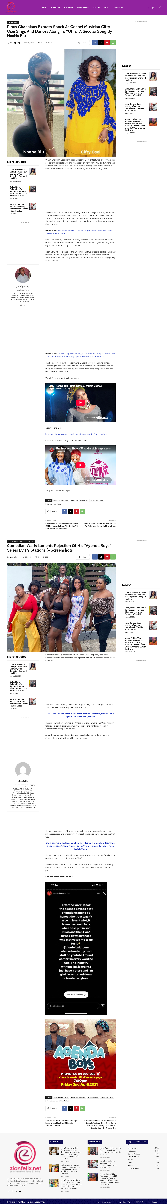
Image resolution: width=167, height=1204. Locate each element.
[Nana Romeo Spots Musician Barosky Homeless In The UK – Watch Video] (32, 206)
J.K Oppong (15, 43)
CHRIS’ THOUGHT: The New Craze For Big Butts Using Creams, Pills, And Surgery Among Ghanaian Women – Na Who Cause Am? (71, 1184)
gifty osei (74, 500)
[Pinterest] (107, 42)
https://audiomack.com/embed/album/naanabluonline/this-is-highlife (76, 434)
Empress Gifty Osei (60, 500)
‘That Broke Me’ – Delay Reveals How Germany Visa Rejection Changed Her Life (18, 173)
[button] (160, 7)
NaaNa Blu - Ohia (97, 500)
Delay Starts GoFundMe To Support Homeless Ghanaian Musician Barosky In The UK (18, 191)
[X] (101, 42)
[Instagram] (153, 8)
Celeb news (13, 22)
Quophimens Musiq (53, 504)
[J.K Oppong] (23, 275)
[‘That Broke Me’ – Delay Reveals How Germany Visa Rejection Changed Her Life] (32, 171)
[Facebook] (148, 8)
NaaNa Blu (84, 500)
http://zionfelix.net (23, 290)
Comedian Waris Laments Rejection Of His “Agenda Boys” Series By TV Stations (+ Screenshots (61, 526)
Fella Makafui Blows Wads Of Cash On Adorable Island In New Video (100, 524)
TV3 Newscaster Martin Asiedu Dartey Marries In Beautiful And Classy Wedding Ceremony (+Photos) (70, 1169)
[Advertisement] (25, 239)
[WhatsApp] (113, 42)
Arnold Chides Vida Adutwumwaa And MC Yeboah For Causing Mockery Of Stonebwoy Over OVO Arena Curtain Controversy (135, 124)
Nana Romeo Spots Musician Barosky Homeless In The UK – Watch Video (19, 207)
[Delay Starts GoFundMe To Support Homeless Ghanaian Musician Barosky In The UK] (32, 189)
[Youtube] (20, 1191)
